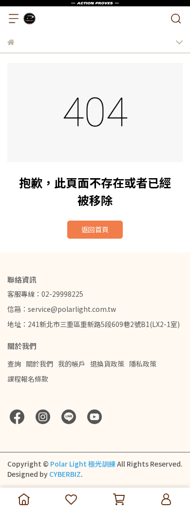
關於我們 (39, 363)
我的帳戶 (71, 363)
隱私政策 (142, 363)
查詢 (14, 363)
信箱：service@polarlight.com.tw (61, 309)
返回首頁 (95, 229)
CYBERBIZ (65, 474)
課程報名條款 (27, 379)
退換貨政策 (107, 363)
